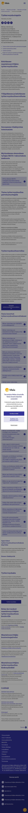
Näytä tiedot (14, 425)
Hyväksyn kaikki (14, 413)
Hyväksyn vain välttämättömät (14, 419)
